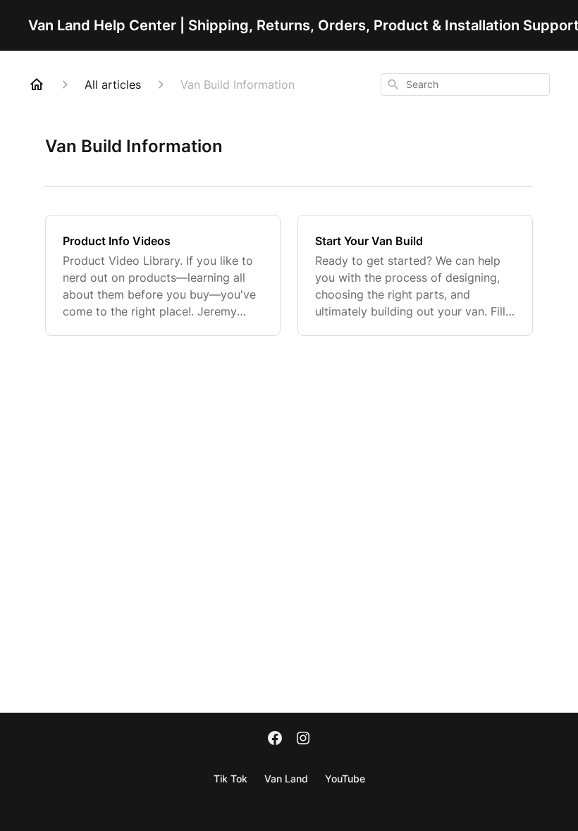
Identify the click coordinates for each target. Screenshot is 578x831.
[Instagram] (303, 739)
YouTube (345, 779)
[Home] (36, 84)
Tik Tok (230, 779)
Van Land (286, 779)
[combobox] (465, 84)
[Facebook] (274, 739)
